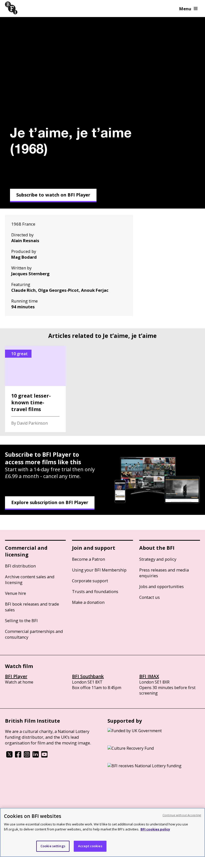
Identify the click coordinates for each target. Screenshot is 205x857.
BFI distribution (20, 566)
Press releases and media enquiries (164, 573)
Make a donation (88, 602)
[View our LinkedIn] (35, 756)
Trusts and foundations (95, 591)
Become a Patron (88, 559)
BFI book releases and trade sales (32, 607)
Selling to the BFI (21, 620)
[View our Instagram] (26, 756)
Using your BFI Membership (99, 570)
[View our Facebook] (18, 756)
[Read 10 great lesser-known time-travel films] (35, 389)
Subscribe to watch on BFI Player (53, 195)
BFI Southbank (88, 676)
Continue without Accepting (181, 815)
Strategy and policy (157, 559)
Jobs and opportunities (161, 586)
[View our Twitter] (9, 756)
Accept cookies (90, 846)
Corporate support (90, 581)
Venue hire (15, 593)
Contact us (149, 597)
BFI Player (16, 676)
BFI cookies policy (155, 829)
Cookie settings (52, 846)
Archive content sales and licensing (29, 579)
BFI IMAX (149, 676)
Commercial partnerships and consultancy (34, 634)
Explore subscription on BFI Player (49, 502)
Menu (185, 9)
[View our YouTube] (44, 756)
